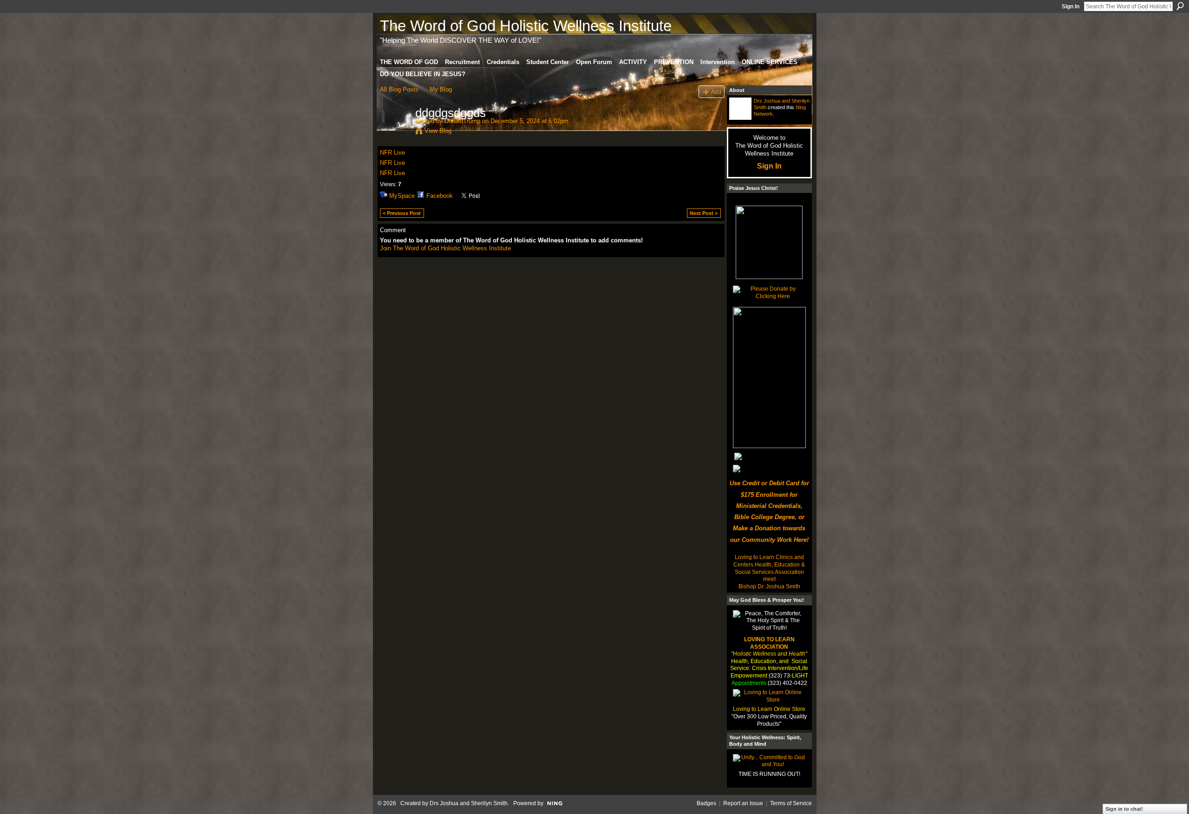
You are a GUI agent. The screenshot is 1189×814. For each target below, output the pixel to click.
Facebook (439, 195)
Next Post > (704, 213)
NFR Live (392, 152)
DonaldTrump (462, 120)
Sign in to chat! (1124, 809)
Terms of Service (791, 803)
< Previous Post (402, 213)
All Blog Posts (399, 89)
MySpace (402, 195)
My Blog (441, 89)
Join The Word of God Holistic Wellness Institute (445, 248)
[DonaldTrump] (395, 132)
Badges (706, 803)
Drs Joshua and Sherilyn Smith (469, 803)
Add (716, 92)
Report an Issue (743, 803)
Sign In (1070, 6)
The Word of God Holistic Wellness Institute (526, 25)
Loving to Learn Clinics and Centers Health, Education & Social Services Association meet (769, 568)
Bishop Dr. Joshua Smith (769, 586)
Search (1180, 6)
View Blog (438, 130)
